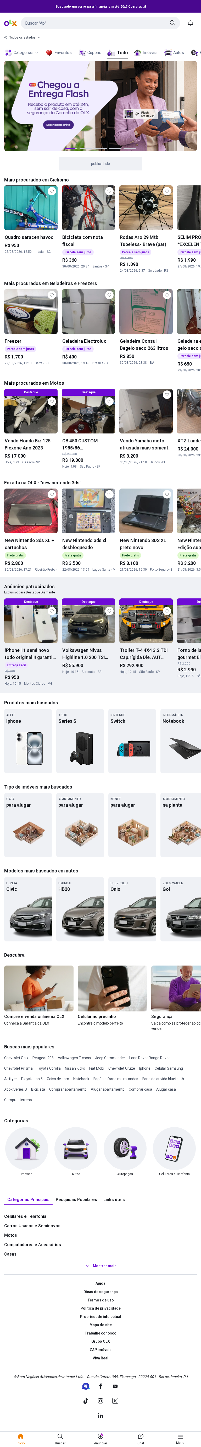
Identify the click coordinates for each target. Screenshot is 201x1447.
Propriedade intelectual (100, 1317)
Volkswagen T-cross (74, 1058)
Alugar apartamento (108, 1089)
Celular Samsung (169, 1068)
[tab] (28, 1200)
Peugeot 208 (43, 1058)
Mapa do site (101, 1325)
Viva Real (100, 1358)
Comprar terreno (18, 1100)
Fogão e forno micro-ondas (115, 1079)
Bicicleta (38, 1089)
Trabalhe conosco (100, 1333)
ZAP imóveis (100, 1350)
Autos (178, 52)
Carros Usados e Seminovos (32, 1225)
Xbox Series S (15, 1089)
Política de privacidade (101, 1308)
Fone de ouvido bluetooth (163, 1079)
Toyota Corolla (49, 1068)
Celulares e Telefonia (25, 1216)
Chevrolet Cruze (121, 1068)
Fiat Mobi (96, 1068)
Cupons (94, 52)
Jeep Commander (110, 1058)
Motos (10, 1235)
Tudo (122, 52)
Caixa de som (58, 1079)
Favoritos (63, 52)
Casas (10, 1254)
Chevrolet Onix (16, 1058)
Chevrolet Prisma (18, 1068)
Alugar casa (166, 1089)
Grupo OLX (100, 1341)
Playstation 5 (32, 1079)
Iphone (144, 1068)
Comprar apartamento (68, 1089)
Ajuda (100, 1283)
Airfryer (10, 1079)
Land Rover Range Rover (149, 1058)
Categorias (24, 52)
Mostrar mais (104, 1266)
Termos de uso (100, 1300)
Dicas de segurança (100, 1292)
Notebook (81, 1079)
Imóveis (150, 52)
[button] (100, 23)
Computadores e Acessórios (32, 1244)
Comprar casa (140, 1089)
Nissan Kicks (75, 1068)
